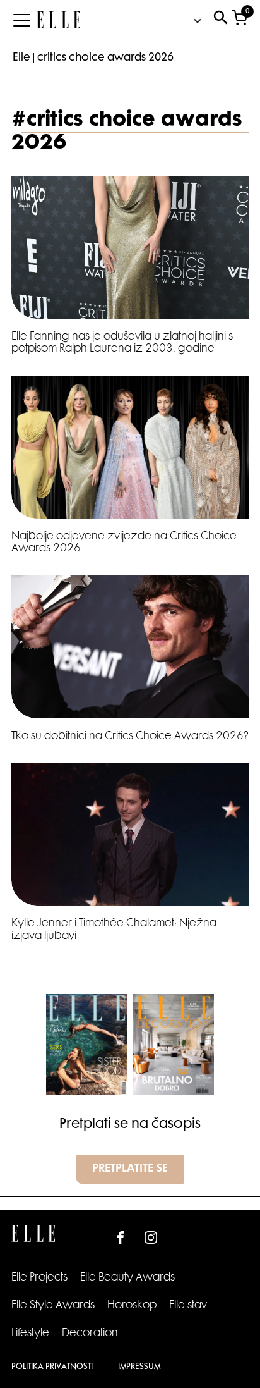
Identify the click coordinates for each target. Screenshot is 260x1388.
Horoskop (132, 1306)
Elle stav (188, 1306)
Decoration (90, 1334)
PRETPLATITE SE (130, 1169)
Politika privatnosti (52, 1367)
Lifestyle (30, 1334)
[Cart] (239, 20)
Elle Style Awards (53, 1306)
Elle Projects (39, 1278)
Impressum (139, 1367)
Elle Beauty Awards (127, 1278)
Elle (21, 58)
